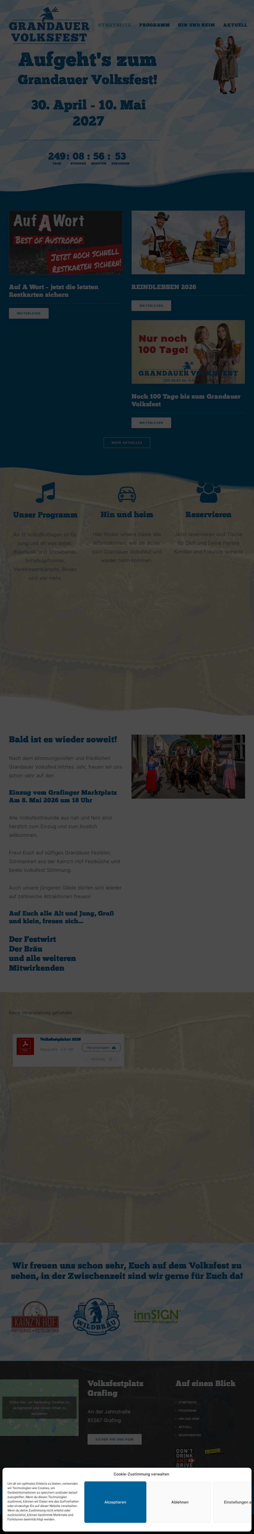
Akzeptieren (115, 1502)
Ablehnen (180, 1502)
